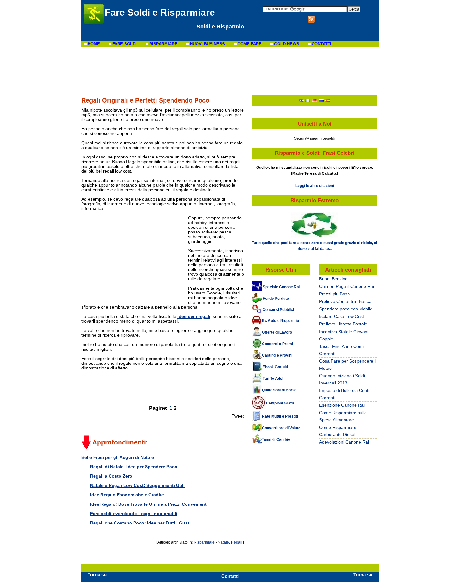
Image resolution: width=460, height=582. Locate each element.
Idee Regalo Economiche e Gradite (127, 494)
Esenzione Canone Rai (342, 405)
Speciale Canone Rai (281, 287)
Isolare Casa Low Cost (341, 316)
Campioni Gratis (280, 403)
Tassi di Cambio (276, 439)
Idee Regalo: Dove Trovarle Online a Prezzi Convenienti (149, 504)
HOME (94, 44)
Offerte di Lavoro (277, 332)
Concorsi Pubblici (278, 310)
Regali (236, 542)
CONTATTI (321, 44)
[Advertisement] (230, 71)
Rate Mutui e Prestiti (280, 416)
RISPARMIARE (163, 44)
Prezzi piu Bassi (334, 293)
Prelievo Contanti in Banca (345, 301)
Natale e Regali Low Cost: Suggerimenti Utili (137, 485)
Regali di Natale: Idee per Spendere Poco (133, 466)
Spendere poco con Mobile (345, 308)
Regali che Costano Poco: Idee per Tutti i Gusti (140, 522)
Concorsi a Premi (277, 344)
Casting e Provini (277, 355)
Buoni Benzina (333, 278)
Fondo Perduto (276, 298)
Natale (223, 542)
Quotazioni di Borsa (279, 390)
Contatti (230, 576)
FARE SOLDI (124, 44)
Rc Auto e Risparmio (280, 321)
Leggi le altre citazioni (314, 185)
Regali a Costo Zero (111, 476)
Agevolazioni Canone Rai (344, 441)
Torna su (97, 574)
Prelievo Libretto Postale (343, 323)
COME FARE (250, 44)
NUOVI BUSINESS (207, 44)
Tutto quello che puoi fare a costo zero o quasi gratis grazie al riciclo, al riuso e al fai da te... (314, 246)
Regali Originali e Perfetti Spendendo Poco (145, 100)
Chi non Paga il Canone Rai (346, 286)
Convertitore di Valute (281, 428)
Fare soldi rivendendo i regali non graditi (133, 513)
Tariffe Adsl (272, 378)
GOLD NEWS (286, 44)
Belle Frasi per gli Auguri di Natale (117, 457)
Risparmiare (204, 542)
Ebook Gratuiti (275, 367)
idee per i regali (193, 316)
